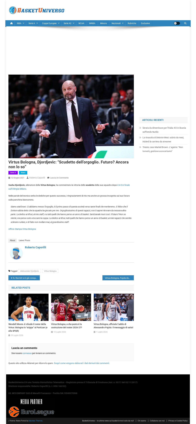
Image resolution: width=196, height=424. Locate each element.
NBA (19, 23)
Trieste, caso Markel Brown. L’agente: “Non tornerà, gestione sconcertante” (163, 149)
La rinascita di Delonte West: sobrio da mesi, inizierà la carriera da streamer (163, 139)
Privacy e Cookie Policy (178, 421)
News (23, 173)
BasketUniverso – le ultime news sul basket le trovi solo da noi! (108, 421)
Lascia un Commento (59, 178)
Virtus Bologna (50, 271)
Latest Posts (24, 240)
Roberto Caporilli (37, 177)
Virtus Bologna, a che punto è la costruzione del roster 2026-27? (66, 326)
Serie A (31, 23)
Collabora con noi (157, 421)
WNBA (92, 23)
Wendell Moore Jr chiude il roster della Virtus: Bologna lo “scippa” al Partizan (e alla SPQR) (27, 327)
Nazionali (116, 23)
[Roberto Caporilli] (16, 253)
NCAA (81, 23)
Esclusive (145, 23)
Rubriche (132, 23)
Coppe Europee (49, 23)
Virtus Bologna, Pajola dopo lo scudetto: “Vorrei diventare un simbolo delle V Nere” (119, 278)
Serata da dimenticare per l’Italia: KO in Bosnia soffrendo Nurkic (164, 130)
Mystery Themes (35, 421)
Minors (103, 23)
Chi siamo (142, 421)
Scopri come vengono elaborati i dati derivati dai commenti (81, 363)
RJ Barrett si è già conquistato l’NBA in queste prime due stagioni (26, 278)
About (12, 240)
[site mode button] (177, 23)
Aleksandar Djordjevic (29, 271)
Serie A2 (67, 23)
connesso (27, 353)
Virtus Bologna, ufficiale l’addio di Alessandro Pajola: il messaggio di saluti (113, 326)
